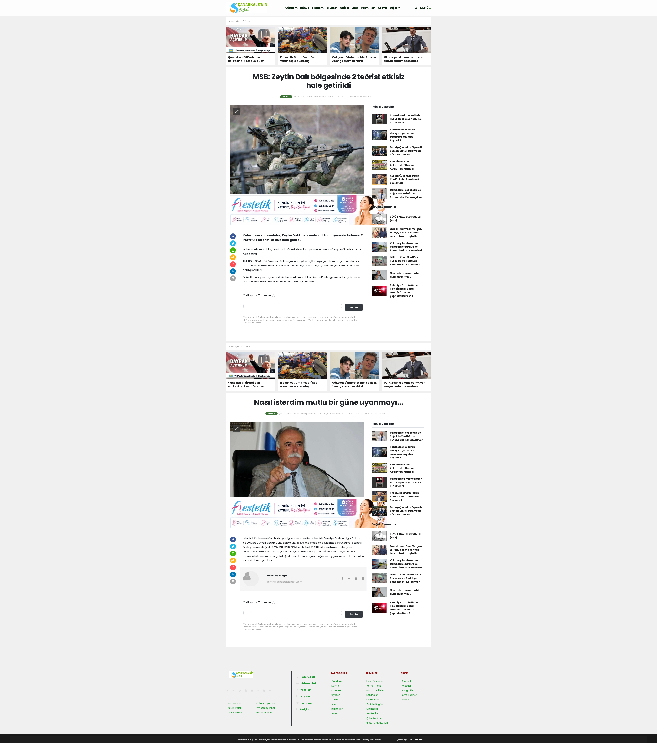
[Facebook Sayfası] (229, 690)
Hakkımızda (234, 703)
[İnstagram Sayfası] (241, 690)
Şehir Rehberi (374, 718)
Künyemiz (306, 703)
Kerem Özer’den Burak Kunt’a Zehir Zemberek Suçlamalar (405, 179)
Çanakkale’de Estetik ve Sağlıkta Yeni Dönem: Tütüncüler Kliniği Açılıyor (406, 193)
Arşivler (305, 696)
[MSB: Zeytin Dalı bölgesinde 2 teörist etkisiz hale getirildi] (297, 149)
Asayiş (382, 8)
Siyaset (332, 8)
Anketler (406, 685)
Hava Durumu (374, 681)
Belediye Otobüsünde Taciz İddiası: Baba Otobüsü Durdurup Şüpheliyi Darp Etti (404, 290)
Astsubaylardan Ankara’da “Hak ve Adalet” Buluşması (402, 165)
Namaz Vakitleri (375, 690)
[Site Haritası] (265, 690)
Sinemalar (372, 709)
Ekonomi (318, 8)
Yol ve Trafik (373, 685)
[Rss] (259, 690)
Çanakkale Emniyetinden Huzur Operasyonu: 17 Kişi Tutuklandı (406, 119)
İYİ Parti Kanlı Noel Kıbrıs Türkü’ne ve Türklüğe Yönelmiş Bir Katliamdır (405, 261)
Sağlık (344, 8)
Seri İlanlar (372, 713)
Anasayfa (234, 21)
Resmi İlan (368, 8)
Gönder (353, 307)
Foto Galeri (307, 677)
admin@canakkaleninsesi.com (284, 581)
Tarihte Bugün (374, 704)
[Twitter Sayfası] (234, 690)
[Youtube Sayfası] (247, 690)
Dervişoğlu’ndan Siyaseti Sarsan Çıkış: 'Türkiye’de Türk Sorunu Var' (406, 151)
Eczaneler (372, 695)
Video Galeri (308, 683)
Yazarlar (305, 690)
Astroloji (406, 699)
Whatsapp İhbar (265, 708)
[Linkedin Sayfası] (253, 690)
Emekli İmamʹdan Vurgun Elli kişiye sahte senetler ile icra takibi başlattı (406, 232)
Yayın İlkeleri (234, 708)
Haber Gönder (264, 712)
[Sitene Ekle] (271, 690)
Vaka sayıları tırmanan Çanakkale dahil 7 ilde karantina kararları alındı (406, 246)
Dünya (304, 8)
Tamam (418, 739)
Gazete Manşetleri (377, 722)
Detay (403, 739)
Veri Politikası (235, 712)
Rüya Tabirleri (409, 695)
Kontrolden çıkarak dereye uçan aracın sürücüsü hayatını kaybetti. (402, 135)
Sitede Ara (407, 681)
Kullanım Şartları (265, 703)
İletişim (304, 709)
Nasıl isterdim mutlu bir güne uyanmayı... (405, 274)
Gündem (291, 8)
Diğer (394, 8)
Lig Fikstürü (372, 699)
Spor (355, 8)
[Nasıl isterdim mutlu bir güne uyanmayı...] (297, 459)
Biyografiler (408, 690)
